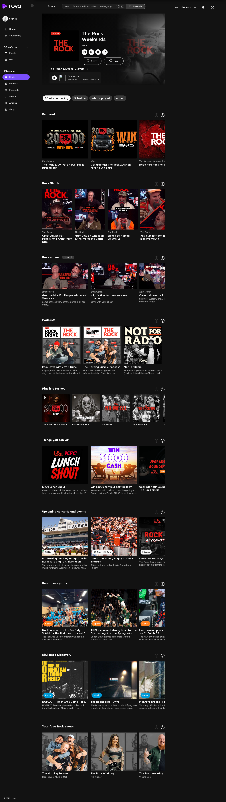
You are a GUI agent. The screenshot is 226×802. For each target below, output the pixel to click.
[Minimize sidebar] (32, 6)
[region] (103, 144)
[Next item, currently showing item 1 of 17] (162, 512)
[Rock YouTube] (98, 52)
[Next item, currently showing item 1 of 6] (162, 115)
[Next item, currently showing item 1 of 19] (162, 440)
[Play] (54, 77)
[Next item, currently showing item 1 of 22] (162, 184)
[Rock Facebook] (84, 52)
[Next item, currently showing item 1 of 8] (162, 727)
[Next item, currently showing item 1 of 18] (162, 584)
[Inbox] (203, 7)
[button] (68, 257)
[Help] (212, 7)
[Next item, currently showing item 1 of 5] (162, 320)
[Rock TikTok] (105, 52)
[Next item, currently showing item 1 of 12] (162, 389)
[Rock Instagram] (91, 52)
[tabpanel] (103, 446)
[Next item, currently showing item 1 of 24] (162, 258)
